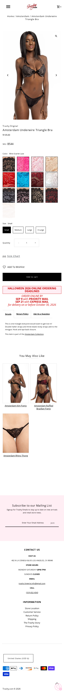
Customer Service (32, 611)
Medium (18, 230)
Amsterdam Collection (34, 334)
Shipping (32, 619)
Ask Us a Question (41, 314)
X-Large (41, 230)
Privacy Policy (32, 626)
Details (8, 314)
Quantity (6, 243)
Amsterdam (22, 16)
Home (10, 16)
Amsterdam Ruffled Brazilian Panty (43, 407)
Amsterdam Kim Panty (16, 405)
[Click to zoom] (56, 36)
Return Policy (22, 314)
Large (29, 230)
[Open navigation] (8, 6)
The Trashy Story (32, 622)
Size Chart (13, 256)
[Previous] (8, 75)
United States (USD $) (18, 658)
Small (6, 230)
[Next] (56, 75)
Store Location (32, 608)
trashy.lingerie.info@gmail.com (32, 583)
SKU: (5, 144)
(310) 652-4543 (32, 592)
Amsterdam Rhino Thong (15, 455)
